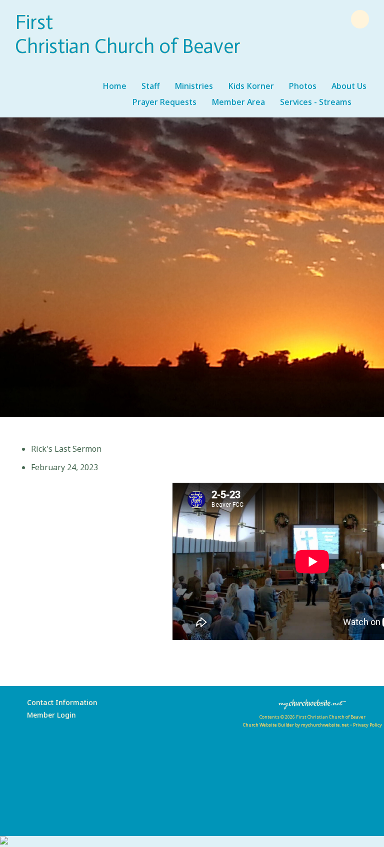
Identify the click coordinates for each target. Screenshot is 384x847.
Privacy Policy (367, 725)
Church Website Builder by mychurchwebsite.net (295, 725)
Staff (151, 85)
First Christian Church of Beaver (127, 34)
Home (114, 85)
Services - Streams (316, 101)
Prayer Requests (164, 101)
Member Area (238, 101)
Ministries (193, 85)
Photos (302, 85)
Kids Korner (251, 85)
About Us (349, 85)
